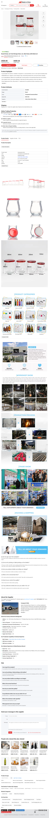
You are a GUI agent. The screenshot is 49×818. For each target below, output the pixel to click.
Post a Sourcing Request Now (34, 732)
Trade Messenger (20, 810)
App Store (4, 810)
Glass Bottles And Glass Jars (29, 782)
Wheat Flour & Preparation (19, 793)
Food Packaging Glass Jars (36, 802)
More (2, 807)
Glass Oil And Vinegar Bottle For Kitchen (20, 782)
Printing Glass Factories (17, 799)
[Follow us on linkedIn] (35, 812)
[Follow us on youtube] (44, 810)
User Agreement (31, 814)
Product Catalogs (18, 778)
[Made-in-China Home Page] (25, 2)
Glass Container (22, 639)
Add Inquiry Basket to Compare (24, 46)
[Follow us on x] (41, 810)
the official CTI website (29, 599)
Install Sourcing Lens (7, 812)
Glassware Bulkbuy (17, 805)
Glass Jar (16, 639)
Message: (6, 722)
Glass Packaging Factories (29, 799)
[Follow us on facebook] (39, 810)
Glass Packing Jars (15, 802)
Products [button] (12, 5)
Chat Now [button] (41, 65)
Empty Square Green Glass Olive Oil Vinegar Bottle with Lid (5, 768)
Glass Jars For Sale (5, 802)
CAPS (2, 780)
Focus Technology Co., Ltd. (16, 814)
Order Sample (20, 68)
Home (2, 8)
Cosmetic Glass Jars (25, 802)
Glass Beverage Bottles (28, 780)
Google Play (11, 810)
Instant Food (4, 793)
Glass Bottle (22, 8)
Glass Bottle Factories (6, 799)
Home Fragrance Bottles (40, 780)
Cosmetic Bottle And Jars (6, 782)
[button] (2, 2)
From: (7, 716)
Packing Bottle (16, 8)
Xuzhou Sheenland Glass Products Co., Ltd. (12, 55)
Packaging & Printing (8, 8)
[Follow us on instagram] (42, 810)
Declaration (37, 814)
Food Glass (39, 799)
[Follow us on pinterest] (46, 810)
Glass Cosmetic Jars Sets (7, 805)
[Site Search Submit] (32, 5)
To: (7, 719)
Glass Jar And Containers (17, 780)
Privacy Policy (43, 814)
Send (10, 732)
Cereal (10, 793)
